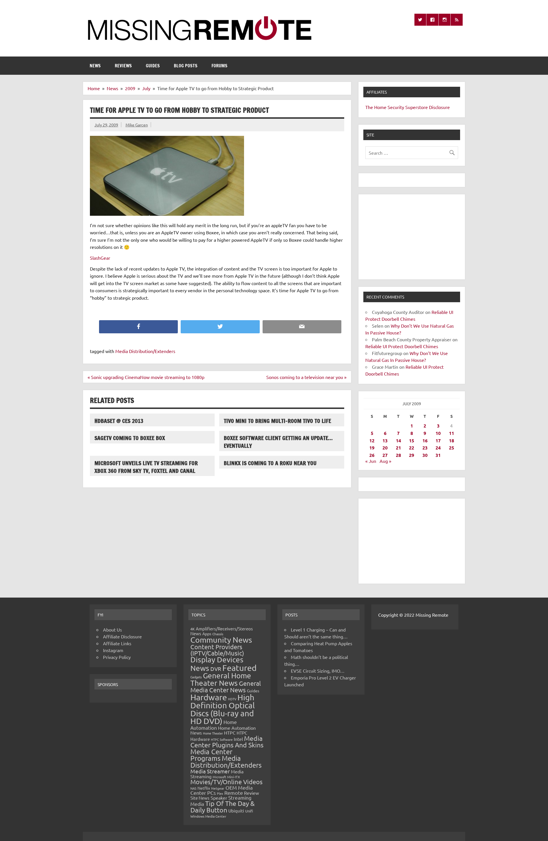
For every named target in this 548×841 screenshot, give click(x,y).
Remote (233, 793)
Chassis (217, 634)
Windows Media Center (208, 816)
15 (411, 440)
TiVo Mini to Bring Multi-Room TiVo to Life (277, 421)
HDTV (232, 699)
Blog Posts (186, 65)
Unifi (249, 810)
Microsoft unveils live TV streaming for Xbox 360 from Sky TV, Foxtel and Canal (146, 467)
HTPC (229, 732)
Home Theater (213, 733)
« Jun (370, 461)
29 (411, 455)
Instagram (113, 650)
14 (398, 440)
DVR (215, 668)
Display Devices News (216, 663)
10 (438, 433)
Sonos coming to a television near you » (306, 377)
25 (451, 448)
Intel (238, 739)
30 (425, 455)
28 (398, 455)
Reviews (123, 65)
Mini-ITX (233, 777)
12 (371, 440)
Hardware (208, 697)
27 (385, 455)
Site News (199, 797)
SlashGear (100, 258)
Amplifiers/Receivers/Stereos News (221, 631)
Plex (220, 793)
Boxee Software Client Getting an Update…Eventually (278, 441)
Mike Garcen (137, 124)
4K (192, 628)
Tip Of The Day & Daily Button (222, 806)
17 (438, 440)
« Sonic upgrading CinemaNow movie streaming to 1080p (146, 377)
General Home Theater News (220, 679)
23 (425, 448)
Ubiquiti (236, 810)
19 (371, 448)
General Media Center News (225, 686)
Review (251, 793)
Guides (153, 65)
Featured (239, 668)
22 (411, 448)
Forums (219, 65)
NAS (193, 788)
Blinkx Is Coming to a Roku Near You (270, 463)
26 (371, 455)
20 (385, 448)
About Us (112, 629)
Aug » (385, 461)
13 (385, 440)
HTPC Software (222, 739)
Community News (221, 639)
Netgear (217, 788)
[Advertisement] (411, 237)
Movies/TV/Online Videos (226, 781)
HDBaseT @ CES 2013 (118, 421)
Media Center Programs (211, 755)
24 (438, 448)
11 (451, 433)
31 (438, 455)
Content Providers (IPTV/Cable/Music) (217, 650)
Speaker (219, 797)
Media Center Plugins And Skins (226, 741)
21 (398, 448)
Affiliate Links (117, 643)
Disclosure (439, 107)
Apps (206, 633)
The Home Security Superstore (396, 107)
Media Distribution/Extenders (145, 351)
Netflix (204, 787)
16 (425, 440)
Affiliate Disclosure (122, 636)
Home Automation (213, 725)
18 (451, 440)
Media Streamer (210, 771)
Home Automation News (223, 730)
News (95, 65)
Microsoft (219, 777)
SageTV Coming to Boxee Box (129, 438)
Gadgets (196, 677)
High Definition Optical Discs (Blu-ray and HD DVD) (222, 709)
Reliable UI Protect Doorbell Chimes (401, 346)
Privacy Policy (117, 657)
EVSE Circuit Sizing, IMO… (317, 670)
